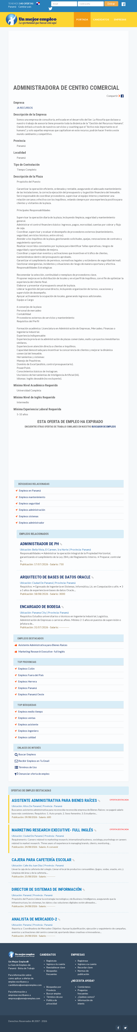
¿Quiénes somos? (86, 997)
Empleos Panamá (27, 687)
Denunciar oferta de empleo (33, 773)
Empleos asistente (28, 724)
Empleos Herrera (27, 681)
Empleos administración (32, 509)
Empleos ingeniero (28, 730)
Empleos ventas (26, 717)
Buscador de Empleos (104, 426)
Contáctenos (84, 987)
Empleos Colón (26, 668)
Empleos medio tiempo (30, 711)
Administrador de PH (40, 543)
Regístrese (83, 960)
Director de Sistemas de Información (47, 889)
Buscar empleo (53, 993)
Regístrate (51, 960)
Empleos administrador (31, 522)
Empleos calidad (27, 737)
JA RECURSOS (25, 107)
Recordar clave (85, 967)
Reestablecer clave (55, 967)
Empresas (120, 19)
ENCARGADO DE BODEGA (40, 606)
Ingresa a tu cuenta (55, 964)
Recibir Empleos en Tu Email (33, 760)
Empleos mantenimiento (32, 497)
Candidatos (101, 19)
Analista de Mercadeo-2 (35, 919)
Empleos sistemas (28, 516)
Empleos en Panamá (30, 490)
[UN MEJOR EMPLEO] (32, 16)
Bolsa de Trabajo (26, 968)
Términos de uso (54, 997)
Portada (82, 19)
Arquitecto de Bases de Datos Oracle (55, 577)
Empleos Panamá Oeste (31, 694)
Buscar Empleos (27, 754)
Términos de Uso (27, 767)
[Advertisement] (68, 55)
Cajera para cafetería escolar (42, 859)
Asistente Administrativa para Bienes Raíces (42, 644)
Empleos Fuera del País (31, 675)
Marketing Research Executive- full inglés (41, 651)
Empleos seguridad (29, 503)
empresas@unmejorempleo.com (24, 998)
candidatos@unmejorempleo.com (25, 985)
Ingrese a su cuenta (87, 964)
